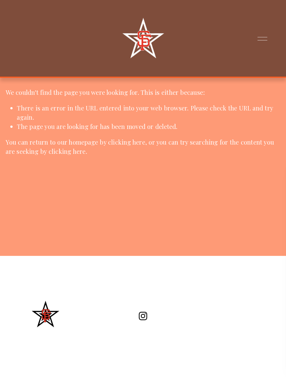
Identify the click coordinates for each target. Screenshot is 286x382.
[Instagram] (143, 316)
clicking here (126, 142)
